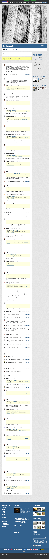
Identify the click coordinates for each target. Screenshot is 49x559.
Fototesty (16, 2)
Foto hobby (8, 493)
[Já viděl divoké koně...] (34, 81)
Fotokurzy (33, 2)
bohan (7, 353)
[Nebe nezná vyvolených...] (34, 79)
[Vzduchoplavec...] (36, 81)
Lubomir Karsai (9, 311)
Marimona (8, 320)
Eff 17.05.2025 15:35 (13, 87)
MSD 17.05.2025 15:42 (13, 110)
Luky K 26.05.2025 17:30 (13, 446)
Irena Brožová (9, 93)
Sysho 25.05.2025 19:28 (13, 429)
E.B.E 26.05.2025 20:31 (13, 473)
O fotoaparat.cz (5, 521)
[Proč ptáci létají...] (36, 79)
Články (11, 2)
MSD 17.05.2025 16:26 (13, 155)
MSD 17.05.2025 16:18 (13, 136)
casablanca (8, 212)
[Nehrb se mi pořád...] (41, 79)
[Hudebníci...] (34, 88)
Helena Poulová (10, 325)
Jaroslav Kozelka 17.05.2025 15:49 (15, 127)
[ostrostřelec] (36, 88)
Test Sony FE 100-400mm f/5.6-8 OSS (20, 518)
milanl (7, 368)
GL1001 (7, 344)
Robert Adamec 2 (10, 365)
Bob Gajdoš (8, 375)
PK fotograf (9, 340)
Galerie (20, 2)
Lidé (16, 49)
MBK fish (8, 371)
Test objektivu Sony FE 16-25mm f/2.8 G (20, 523)
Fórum (24, 2)
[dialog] (46, 88)
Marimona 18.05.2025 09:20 (14, 420)
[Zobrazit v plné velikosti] (24, 24)
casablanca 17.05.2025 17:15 (14, 230)
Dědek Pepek (9, 334)
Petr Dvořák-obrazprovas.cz (11, 480)
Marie (7, 387)
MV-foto (8, 337)
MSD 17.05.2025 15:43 (13, 118)
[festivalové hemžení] (41, 88)
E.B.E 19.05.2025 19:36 (13, 380)
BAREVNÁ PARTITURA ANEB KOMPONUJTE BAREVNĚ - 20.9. (39, 538)
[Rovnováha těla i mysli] (34, 90)
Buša (7, 317)
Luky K (7, 378)
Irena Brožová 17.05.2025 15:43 (14, 163)
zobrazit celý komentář (10, 89)
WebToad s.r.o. (44, 554)
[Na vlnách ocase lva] (43, 88)
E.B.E (7, 347)
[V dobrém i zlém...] (46, 79)
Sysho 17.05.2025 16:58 (13, 204)
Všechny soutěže (37, 545)
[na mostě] (38, 90)
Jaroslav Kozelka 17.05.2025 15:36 (15, 263)
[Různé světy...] (38, 88)
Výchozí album (40, 59)
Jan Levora (8, 356)
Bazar (28, 2)
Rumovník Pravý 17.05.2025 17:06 (15, 274)
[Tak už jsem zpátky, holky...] (38, 79)
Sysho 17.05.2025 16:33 (13, 196)
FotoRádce (15, 527)
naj (6, 314)
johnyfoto (8, 362)
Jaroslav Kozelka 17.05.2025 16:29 (15, 173)
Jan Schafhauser (10, 359)
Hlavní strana (5, 507)
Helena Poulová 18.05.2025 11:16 (15, 411)
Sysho (6, 49)
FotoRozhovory (27, 527)
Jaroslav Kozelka (10, 79)
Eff (6, 74)
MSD (7, 65)
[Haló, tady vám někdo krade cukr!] (43, 79)
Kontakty (4, 526)
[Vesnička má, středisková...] (38, 81)
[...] (36, 90)
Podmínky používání (6, 524)
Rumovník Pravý (10, 181)
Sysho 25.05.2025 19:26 (13, 486)
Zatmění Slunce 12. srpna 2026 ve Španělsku (25, 509)
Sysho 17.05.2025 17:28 (13, 285)
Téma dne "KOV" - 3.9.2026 (36, 534)
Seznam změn (5, 523)
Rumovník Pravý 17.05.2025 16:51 (15, 187)
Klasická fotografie (21, 527)
